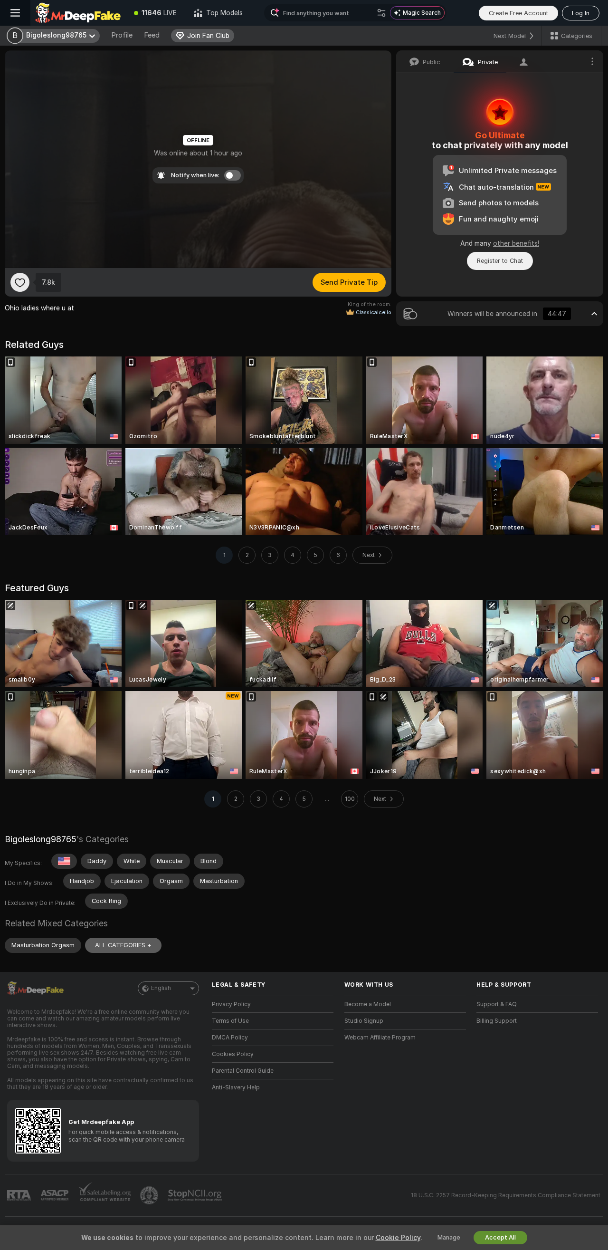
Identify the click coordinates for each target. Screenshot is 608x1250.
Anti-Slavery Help (236, 1087)
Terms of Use (230, 1021)
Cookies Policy (233, 1054)
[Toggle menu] (15, 13)
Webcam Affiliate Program (380, 1037)
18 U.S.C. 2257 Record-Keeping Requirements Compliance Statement (505, 1195)
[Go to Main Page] (77, 13)
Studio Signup (363, 1021)
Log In (580, 13)
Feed (152, 35)
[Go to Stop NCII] (196, 1195)
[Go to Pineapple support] (150, 1195)
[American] (64, 861)
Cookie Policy (398, 1237)
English (161, 988)
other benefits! (516, 243)
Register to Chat (500, 260)
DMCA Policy (230, 1037)
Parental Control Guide (243, 1070)
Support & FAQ (496, 1004)
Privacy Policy (231, 1004)
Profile (122, 35)
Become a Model (367, 1004)
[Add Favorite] (19, 282)
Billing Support (496, 1021)
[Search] (381, 12)
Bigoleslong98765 (40, 839)
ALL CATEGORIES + (123, 945)
